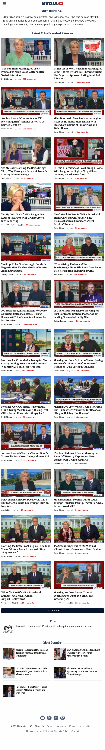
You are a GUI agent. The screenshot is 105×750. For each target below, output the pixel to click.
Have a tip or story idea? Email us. (33, 626)
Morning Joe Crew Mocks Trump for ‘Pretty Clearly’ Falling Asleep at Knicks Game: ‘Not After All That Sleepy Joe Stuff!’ (26, 363)
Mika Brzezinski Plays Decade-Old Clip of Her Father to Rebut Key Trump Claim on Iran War (25, 503)
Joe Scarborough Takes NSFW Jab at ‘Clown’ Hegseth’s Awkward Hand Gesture (78, 547)
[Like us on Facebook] (56, 718)
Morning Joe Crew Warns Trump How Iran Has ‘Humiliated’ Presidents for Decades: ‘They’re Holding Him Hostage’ (78, 410)
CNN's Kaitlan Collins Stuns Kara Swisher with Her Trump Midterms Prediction (83, 652)
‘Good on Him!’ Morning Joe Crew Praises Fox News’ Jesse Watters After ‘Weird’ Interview (22, 72)
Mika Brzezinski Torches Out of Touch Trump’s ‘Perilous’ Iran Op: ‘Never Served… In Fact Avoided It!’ (78, 503)
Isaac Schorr (58, 463)
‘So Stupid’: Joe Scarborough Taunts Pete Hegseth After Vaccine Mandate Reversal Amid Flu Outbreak (25, 267)
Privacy (73, 726)
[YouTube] (43, 718)
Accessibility (85, 726)
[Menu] (6, 3)
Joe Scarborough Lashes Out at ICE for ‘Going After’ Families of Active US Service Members (23, 121)
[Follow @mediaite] (49, 718)
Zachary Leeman (7, 274)
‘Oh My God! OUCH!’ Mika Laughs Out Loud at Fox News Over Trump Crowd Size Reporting (22, 217)
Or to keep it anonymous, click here (72, 626)
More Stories (52, 610)
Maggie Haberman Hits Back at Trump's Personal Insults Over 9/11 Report (32, 652)
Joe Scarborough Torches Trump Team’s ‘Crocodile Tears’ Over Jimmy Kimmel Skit (25, 454)
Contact (75, 731)
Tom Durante (6, 178)
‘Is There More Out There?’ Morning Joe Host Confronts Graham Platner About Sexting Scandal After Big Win (76, 314)
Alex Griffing (5, 510)
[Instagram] (63, 718)
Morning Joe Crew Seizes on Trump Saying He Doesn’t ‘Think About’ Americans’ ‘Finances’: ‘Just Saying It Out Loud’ (78, 363)
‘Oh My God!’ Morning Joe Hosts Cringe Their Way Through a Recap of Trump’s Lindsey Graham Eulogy (24, 171)
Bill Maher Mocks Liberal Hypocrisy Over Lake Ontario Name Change (82, 671)
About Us (39, 726)
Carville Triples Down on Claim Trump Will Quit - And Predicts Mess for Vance (32, 671)
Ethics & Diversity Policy (56, 731)
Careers (50, 726)
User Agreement (34, 731)
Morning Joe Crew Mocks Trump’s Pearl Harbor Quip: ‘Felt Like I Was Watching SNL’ (74, 595)
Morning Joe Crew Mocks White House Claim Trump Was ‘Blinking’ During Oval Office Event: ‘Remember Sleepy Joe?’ (24, 410)
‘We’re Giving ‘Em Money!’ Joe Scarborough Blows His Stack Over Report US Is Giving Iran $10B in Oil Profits (78, 267)
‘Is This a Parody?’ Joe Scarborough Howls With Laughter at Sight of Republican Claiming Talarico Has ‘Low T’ (78, 171)
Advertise (61, 726)
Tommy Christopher (8, 225)
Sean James (5, 603)
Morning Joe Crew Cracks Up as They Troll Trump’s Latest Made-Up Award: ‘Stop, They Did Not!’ (25, 549)
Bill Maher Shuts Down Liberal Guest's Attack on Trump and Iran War (31, 689)
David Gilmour (6, 79)
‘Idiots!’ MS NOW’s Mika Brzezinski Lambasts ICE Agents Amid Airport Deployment (21, 595)
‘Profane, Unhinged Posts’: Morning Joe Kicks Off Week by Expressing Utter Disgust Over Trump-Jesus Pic (76, 456)
